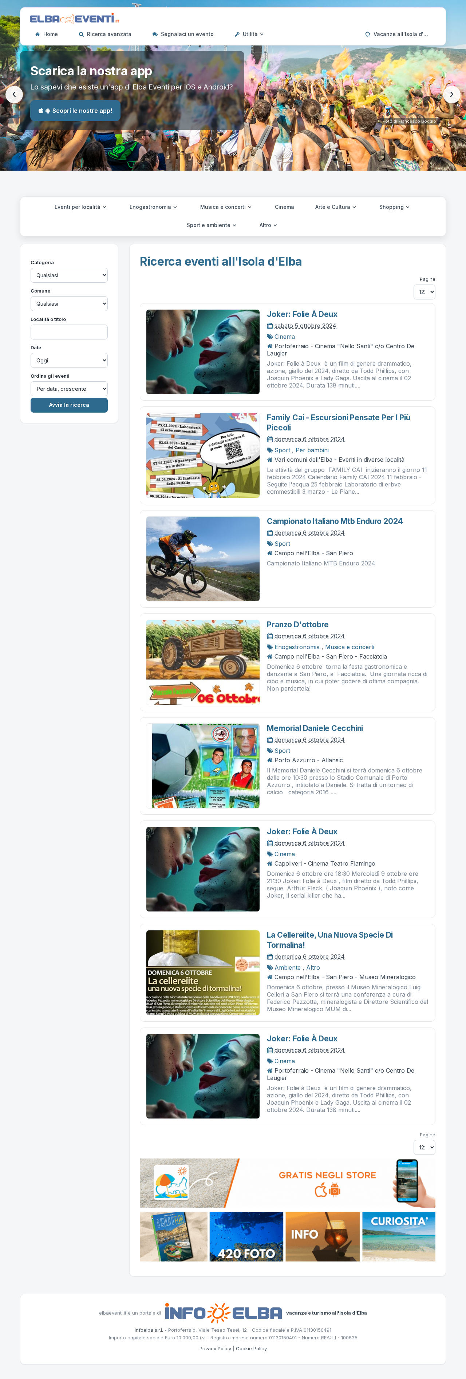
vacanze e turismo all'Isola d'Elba (326, 1312)
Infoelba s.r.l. (149, 1330)
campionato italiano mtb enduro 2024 (335, 521)
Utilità (250, 34)
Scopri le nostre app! (82, 110)
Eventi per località (78, 207)
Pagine (427, 279)
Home (50, 34)
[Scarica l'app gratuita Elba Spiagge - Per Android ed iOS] (287, 1182)
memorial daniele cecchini (315, 728)
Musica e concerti (223, 207)
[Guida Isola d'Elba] (287, 1236)
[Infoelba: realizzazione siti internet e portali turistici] (223, 1312)
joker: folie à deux (302, 314)
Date (36, 347)
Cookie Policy (251, 1348)
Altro (266, 225)
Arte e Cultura (333, 207)
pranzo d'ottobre (298, 624)
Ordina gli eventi (50, 376)
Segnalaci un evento (186, 34)
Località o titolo (48, 319)
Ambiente (288, 967)
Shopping (392, 207)
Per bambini (312, 450)
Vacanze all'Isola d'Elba (403, 34)
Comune (40, 291)
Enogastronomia (151, 207)
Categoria (42, 262)
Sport (282, 450)
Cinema (284, 207)
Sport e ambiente (209, 225)
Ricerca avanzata (108, 34)
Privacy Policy (215, 1348)
